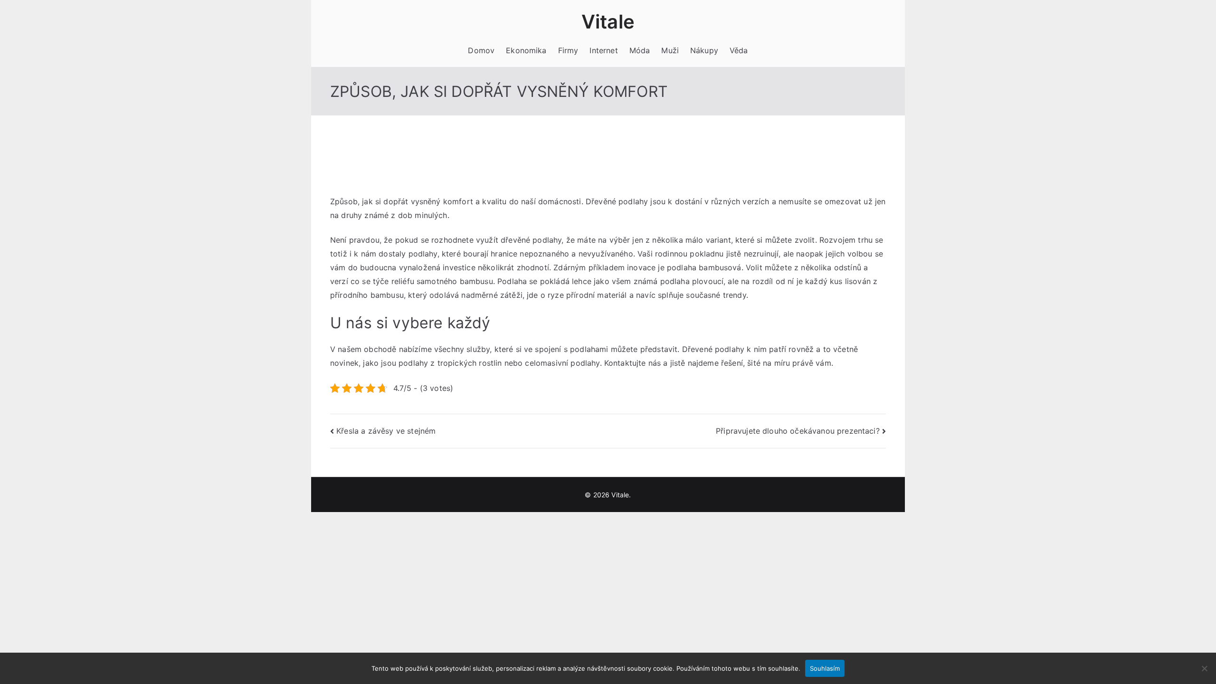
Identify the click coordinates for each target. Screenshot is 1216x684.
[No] (1204, 668)
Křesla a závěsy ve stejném (386, 431)
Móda (639, 50)
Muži (670, 50)
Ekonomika (526, 50)
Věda (739, 50)
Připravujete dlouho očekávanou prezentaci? (798, 431)
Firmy (568, 50)
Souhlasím (825, 668)
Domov (481, 50)
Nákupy (704, 50)
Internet (603, 50)
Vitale (608, 21)
